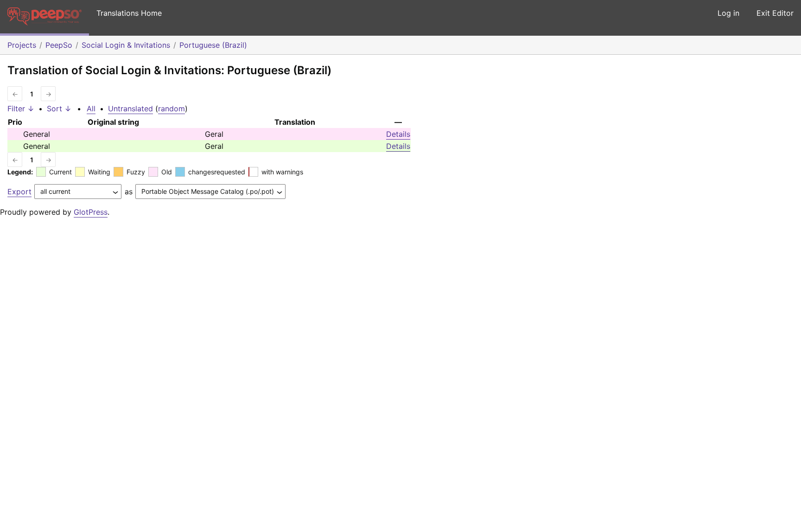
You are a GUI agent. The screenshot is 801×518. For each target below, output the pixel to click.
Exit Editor (775, 13)
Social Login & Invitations (126, 45)
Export (19, 191)
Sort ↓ (59, 108)
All (91, 108)
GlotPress (91, 212)
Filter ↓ (20, 108)
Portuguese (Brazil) (213, 45)
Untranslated (130, 108)
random (171, 108)
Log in (728, 13)
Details (398, 134)
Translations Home (129, 13)
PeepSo (58, 45)
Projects (21, 45)
